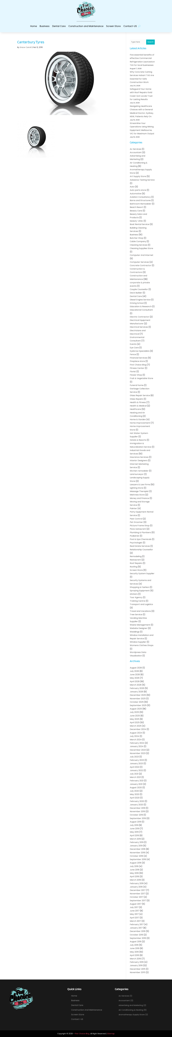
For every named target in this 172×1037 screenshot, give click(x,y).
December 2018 (137, 849)
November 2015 (137, 972)
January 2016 (136, 965)
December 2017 (137, 890)
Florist (133, 371)
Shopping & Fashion (139, 587)
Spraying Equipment (140, 590)
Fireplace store (137, 361)
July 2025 (134, 712)
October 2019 (136, 814)
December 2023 (138, 749)
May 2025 (134, 719)
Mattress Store (137, 494)
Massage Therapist (139, 491)
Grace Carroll (25, 47)
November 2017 (137, 893)
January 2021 (136, 784)
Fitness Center (137, 368)
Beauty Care (136, 210)
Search (150, 42)
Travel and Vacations (140, 611)
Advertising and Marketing (131, 1005)
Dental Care (59, 26)
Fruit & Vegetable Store (141, 378)
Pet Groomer (136, 522)
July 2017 (134, 907)
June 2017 (134, 910)
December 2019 (137, 808)
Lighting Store (136, 487)
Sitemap (111, 1033)
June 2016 (134, 948)
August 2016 (135, 941)
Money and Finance (139, 498)
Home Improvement (140, 422)
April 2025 (135, 722)
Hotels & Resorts (138, 440)
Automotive (135, 193)
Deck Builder (136, 292)
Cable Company (138, 241)
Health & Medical (138, 405)
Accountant (136, 152)
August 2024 (136, 732)
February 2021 (137, 780)
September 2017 (138, 900)
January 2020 (136, 804)
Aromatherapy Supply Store (132, 1014)
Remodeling (136, 556)
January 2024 (136, 746)
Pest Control (136, 518)
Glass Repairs (136, 399)
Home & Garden (138, 419)
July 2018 (134, 866)
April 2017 (134, 917)
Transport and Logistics (141, 604)
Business (44, 26)
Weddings (135, 631)
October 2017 (136, 897)
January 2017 (136, 927)
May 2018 (134, 873)
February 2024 (137, 743)
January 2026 (136, 691)
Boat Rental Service (139, 224)
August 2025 (136, 708)
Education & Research (141, 306)
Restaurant (135, 559)
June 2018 (134, 869)
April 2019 (134, 835)
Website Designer (138, 628)
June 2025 (135, 715)
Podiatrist (134, 535)
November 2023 (138, 753)
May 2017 (134, 914)
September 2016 (138, 938)
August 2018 (135, 862)
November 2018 (137, 852)
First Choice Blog (138, 364)
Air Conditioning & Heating (131, 1010)
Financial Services (138, 357)
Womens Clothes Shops (141, 645)
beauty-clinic (136, 220)
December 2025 (138, 695)
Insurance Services (139, 457)
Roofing (133, 566)
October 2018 (136, 856)
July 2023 (134, 756)
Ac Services (135, 149)
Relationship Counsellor (141, 549)
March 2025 (136, 725)
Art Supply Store (138, 176)
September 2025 (138, 705)
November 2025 (138, 698)
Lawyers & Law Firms (140, 484)
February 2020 (137, 801)
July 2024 (134, 736)
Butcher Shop (136, 238)
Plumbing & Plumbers (140, 532)
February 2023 (137, 760)
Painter (133, 508)
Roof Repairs (136, 563)
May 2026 (134, 677)
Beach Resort (136, 207)
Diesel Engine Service (140, 299)
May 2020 (134, 794)
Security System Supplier (142, 573)
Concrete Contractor (140, 265)
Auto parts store (138, 190)
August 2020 (136, 787)
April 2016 (134, 955)
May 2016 (134, 951)
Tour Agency (136, 597)
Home (33, 26)
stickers (134, 594)
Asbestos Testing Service (142, 179)
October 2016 (136, 934)
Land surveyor (137, 474)
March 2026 (136, 684)
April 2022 (135, 767)
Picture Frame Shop (139, 525)
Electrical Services (139, 327)
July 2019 (134, 825)
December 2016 (137, 931)
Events (133, 344)
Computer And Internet (141, 255)
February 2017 (137, 924)
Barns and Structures (140, 200)
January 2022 (136, 770)
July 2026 (134, 671)
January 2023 (136, 763)
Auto (132, 186)
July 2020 (134, 790)
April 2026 (135, 681)
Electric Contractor (139, 316)
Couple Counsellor (139, 289)
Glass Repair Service (140, 395)
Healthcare (135, 409)
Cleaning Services (138, 244)
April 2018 (134, 876)
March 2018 (135, 879)
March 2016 (135, 958)
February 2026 (137, 688)
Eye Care (134, 347)
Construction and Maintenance (85, 26)
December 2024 (138, 729)
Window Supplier (138, 641)
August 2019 (135, 821)
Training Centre (137, 600)
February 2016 (137, 962)
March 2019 (135, 838)
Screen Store (113, 26)
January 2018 (136, 886)
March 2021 (135, 777)
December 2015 (137, 969)
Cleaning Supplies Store (141, 248)
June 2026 (135, 674)
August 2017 (135, 903)
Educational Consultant (141, 309)
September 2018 (138, 859)
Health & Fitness (138, 402)
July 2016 (134, 945)
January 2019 (136, 845)
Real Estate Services (140, 546)
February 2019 (137, 842)
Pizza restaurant (138, 528)
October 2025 (137, 702)
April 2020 (135, 797)
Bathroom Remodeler (140, 203)
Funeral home (137, 385)
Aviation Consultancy (140, 197)
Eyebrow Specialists (139, 351)
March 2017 (135, 921)
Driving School (137, 303)
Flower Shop (136, 374)
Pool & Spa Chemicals (140, 539)
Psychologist (136, 542)
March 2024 (136, 739)
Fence (133, 354)
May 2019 (134, 832)
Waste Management (140, 624)
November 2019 (137, 811)
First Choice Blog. (82, 1033)
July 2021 (134, 773)
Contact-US (130, 26)
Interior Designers (138, 460)
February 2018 (137, 883)
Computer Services (139, 262)
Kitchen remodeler (139, 470)
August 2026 (136, 667)
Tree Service (136, 614)
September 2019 (138, 818)
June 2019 (134, 828)
